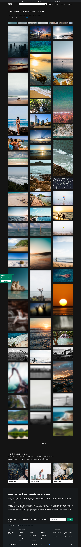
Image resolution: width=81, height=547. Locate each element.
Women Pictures (21, 537)
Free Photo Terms (14, 525)
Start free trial (5, 281)
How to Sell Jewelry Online (57, 536)
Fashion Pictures (32, 530)
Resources (70, 4)
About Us (32, 525)
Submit (70, 519)
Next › (43, 443)
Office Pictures (21, 533)
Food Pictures (43, 532)
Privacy (29, 525)
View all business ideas (67, 457)
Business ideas (63, 4)
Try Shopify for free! (27, 17)
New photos (57, 4)
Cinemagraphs (43, 535)
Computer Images (44, 533)
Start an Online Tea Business (57, 532)
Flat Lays (20, 535)
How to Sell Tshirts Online (56, 538)
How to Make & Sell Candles (68, 536)
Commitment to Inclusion (22, 525)
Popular (13, 19)
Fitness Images (43, 538)
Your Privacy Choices (44, 544)
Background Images (33, 535)
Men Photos (32, 537)
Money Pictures (32, 533)
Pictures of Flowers (22, 538)
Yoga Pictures (32, 538)
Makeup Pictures (43, 530)
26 (45, 443)
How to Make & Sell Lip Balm (57, 535)
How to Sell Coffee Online (68, 535)
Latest (9, 19)
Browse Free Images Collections (11, 533)
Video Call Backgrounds (33, 540)
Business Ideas (55, 530)
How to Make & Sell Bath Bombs (68, 530)
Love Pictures (43, 537)
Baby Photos (20, 540)
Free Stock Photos (10, 530)
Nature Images (32, 532)
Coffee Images (21, 532)
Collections (50, 4)
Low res (25, 55)
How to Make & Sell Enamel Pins (68, 533)
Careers (9, 525)
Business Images (21, 530)
